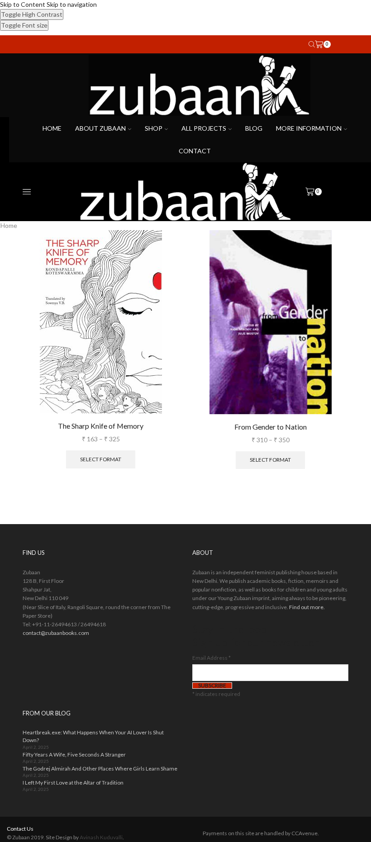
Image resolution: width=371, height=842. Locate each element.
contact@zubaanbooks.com (56, 632)
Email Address (211, 657)
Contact (195, 151)
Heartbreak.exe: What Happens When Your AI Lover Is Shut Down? (93, 736)
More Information (309, 128)
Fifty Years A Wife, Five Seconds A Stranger (74, 754)
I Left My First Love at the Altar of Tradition (73, 782)
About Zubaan (100, 128)
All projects (203, 128)
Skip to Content (22, 4)
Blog (253, 128)
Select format (100, 459)
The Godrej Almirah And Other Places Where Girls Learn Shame (100, 768)
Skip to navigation (72, 4)
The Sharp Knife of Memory (100, 425)
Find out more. (307, 607)
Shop (153, 128)
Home (52, 128)
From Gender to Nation (270, 426)
